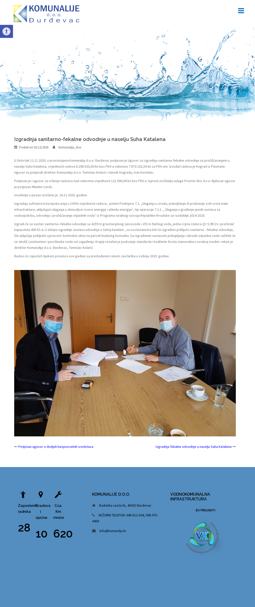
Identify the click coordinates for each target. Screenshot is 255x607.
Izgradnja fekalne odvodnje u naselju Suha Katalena (194, 446)
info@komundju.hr (112, 531)
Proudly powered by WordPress (34, 599)
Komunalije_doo (70, 147)
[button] (6, 31)
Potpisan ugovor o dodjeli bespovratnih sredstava (55, 446)
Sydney (77, 599)
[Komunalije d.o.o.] (46, 13)
